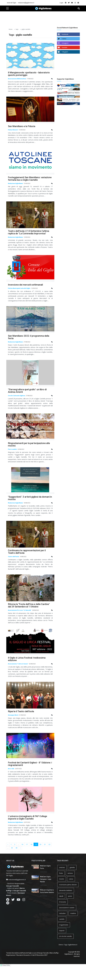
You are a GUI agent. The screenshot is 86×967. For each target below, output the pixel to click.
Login (61, 3)
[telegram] (78, 3)
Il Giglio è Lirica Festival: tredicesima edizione (27, 659)
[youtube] (72, 3)
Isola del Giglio (11, 3)
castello (61, 919)
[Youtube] (18, 900)
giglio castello (26, 29)
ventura (70, 873)
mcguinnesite (63, 925)
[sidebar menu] (7, 8)
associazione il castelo (66, 908)
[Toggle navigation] (79, 8)
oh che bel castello (65, 936)
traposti (61, 931)
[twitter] (68, 3)
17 (27, 844)
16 (22, 844)
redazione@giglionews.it (26, 3)
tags (17, 29)
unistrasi (62, 867)
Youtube (64, 47)
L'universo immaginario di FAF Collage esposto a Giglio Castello (27, 817)
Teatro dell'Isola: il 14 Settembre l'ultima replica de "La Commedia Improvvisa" (28, 232)
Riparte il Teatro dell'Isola (21, 711)
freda (61, 873)
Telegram (65, 52)
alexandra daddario (65, 890)
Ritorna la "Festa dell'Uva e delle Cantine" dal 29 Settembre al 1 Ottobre (29, 605)
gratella (72, 867)
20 (40, 844)
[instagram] (75, 3)
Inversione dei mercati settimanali (25, 284)
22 (49, 844)
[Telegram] (7, 903)
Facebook (65, 34)
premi (70, 896)
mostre (61, 879)
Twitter (64, 39)
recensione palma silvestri (68, 885)
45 (12, 848)
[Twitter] (13, 900)
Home (10, 29)
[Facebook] (7, 900)
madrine (73, 913)
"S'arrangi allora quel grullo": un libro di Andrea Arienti (27, 390)
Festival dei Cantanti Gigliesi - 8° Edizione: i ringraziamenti (30, 763)
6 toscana (62, 902)
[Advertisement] (44, 18)
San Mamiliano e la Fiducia (21, 126)
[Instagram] (23, 900)
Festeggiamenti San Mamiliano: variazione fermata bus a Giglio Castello (30, 178)
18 (31, 844)
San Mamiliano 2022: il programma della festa (28, 337)
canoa (71, 879)
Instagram (65, 43)
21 (45, 844)
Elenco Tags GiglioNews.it (68, 945)
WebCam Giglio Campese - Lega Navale (45, 879)
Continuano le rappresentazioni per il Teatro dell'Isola (27, 551)
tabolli (61, 896)
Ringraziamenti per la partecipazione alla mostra (29, 444)
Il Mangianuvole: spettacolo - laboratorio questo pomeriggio (29, 73)
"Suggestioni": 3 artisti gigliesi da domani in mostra (30, 498)
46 (16, 848)
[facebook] (65, 3)
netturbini (62, 913)
